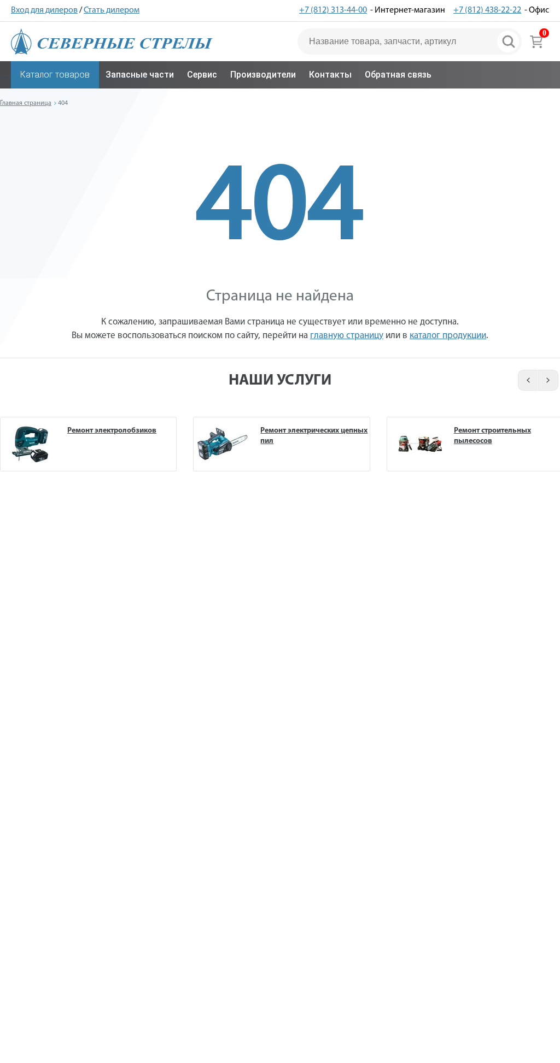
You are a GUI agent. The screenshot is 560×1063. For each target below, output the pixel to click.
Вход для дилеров (44, 10)
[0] (536, 41)
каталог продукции (448, 335)
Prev (526, 380)
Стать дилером (111, 10)
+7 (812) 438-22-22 (487, 10)
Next (549, 380)
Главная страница (25, 103)
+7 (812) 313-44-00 (333, 10)
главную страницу (346, 335)
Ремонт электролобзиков (111, 431)
